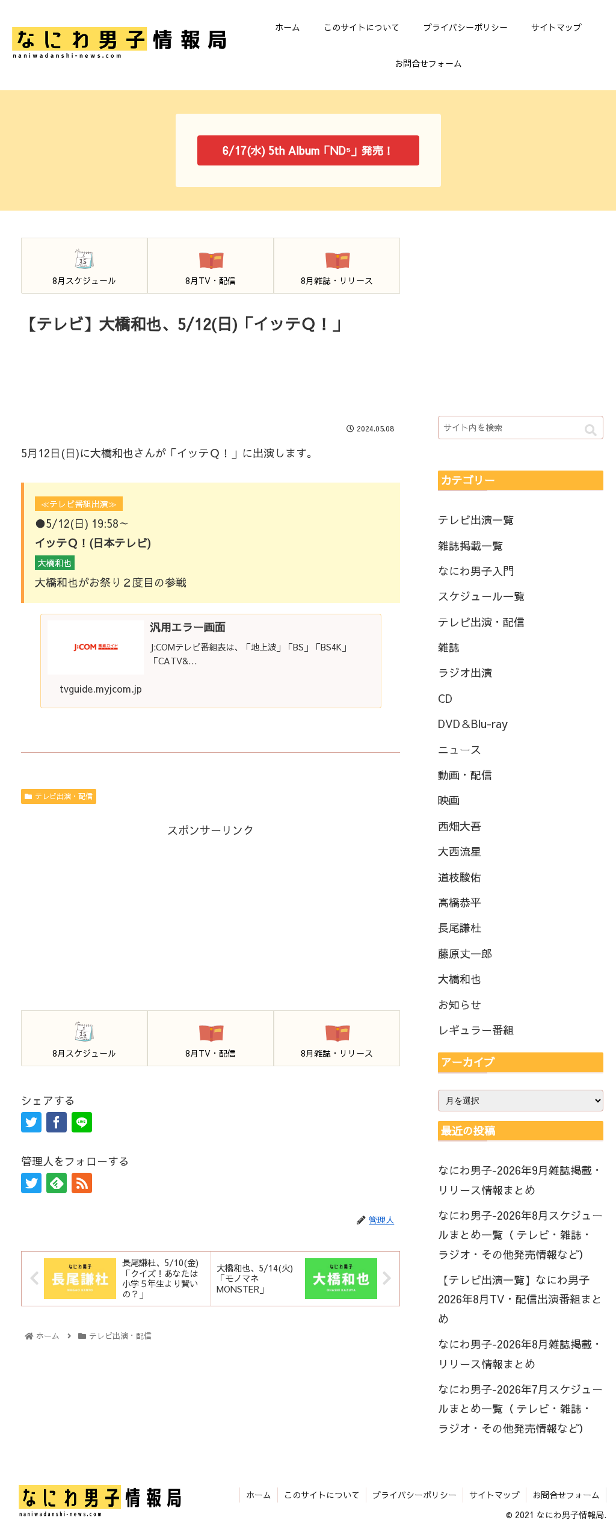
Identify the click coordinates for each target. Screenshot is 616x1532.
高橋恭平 (459, 902)
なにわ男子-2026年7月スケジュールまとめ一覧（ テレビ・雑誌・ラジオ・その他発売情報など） (520, 1409)
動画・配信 (465, 774)
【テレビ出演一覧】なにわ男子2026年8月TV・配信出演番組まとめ (520, 1299)
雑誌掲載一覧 (470, 545)
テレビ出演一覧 (476, 519)
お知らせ (459, 1004)
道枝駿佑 (459, 877)
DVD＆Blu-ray (473, 723)
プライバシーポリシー (414, 1495)
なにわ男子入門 (476, 570)
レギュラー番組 (476, 1029)
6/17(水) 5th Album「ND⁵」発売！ (308, 150)
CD (445, 698)
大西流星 (459, 851)
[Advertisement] (210, 373)
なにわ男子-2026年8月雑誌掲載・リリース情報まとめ (520, 1353)
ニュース (459, 749)
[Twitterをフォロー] (31, 1183)
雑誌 (449, 647)
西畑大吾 (459, 825)
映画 (449, 800)
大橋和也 (459, 978)
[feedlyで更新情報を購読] (56, 1183)
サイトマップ (494, 1495)
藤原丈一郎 (465, 953)
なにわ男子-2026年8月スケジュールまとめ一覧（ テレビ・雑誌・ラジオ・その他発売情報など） (520, 1235)
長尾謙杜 (459, 927)
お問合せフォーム (566, 1495)
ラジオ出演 (465, 672)
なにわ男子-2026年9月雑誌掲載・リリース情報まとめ (520, 1180)
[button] (591, 430)
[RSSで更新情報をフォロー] (82, 1183)
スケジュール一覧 (481, 596)
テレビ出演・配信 (64, 796)
